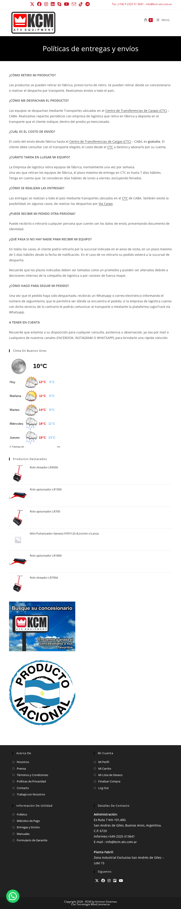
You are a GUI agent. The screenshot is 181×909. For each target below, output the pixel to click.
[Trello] (114, 880)
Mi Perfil (103, 762)
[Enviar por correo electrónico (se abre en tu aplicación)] (73, 4)
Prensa (21, 769)
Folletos (22, 814)
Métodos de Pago (28, 821)
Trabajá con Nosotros (31, 794)
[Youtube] (121, 880)
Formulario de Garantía (32, 840)
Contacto (23, 788)
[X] (97, 880)
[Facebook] (103, 880)
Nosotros (23, 762)
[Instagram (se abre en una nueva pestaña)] (46, 4)
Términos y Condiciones (32, 775)
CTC (110, 147)
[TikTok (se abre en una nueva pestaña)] (80, 4)
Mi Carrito (104, 769)
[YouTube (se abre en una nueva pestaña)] (66, 4)
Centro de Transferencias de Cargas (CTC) (136, 110)
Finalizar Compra (109, 781)
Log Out (103, 788)
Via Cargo (106, 204)
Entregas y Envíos (28, 827)
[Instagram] (109, 880)
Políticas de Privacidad (31, 781)
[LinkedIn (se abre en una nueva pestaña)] (52, 4)
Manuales (23, 834)
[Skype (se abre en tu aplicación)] (59, 4)
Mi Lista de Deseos (110, 775)
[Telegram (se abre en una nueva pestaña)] (87, 4)
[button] (12, 896)
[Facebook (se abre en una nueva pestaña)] (39, 4)
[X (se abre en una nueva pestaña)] (33, 4)
